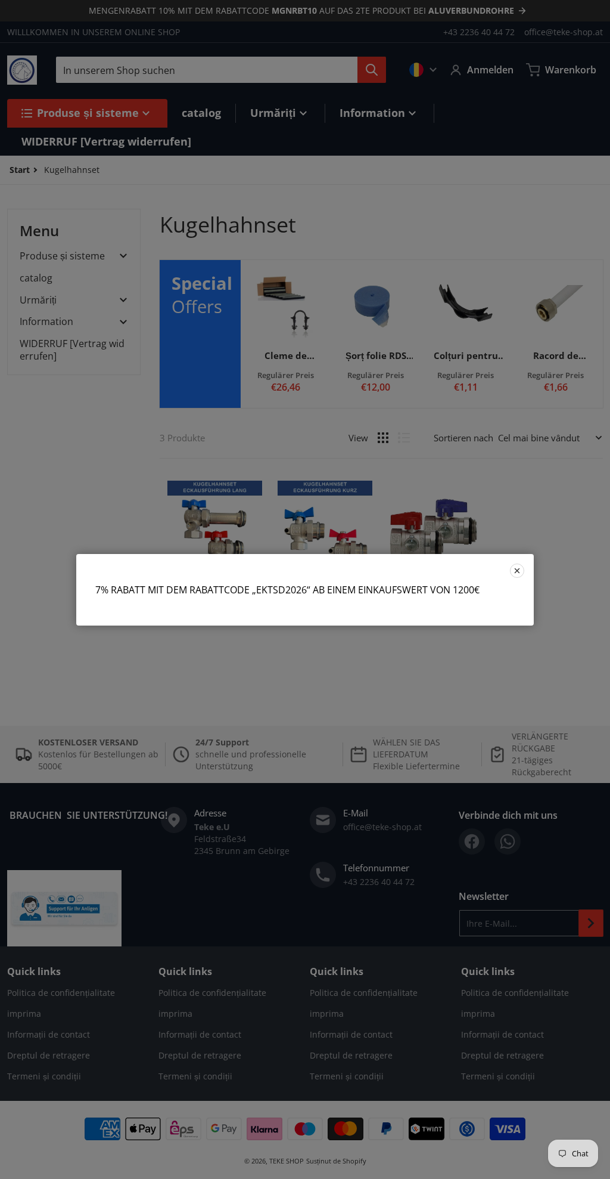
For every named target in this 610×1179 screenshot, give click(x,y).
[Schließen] (517, 571)
